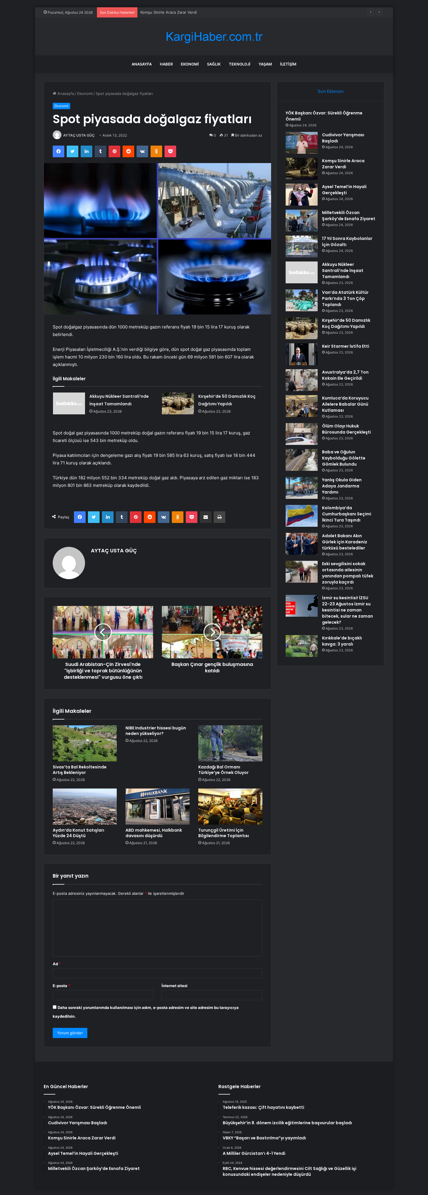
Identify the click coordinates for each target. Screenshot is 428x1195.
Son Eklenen (331, 91)
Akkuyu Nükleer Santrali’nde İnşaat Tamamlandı (342, 270)
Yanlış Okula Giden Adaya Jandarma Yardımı (342, 486)
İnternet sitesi (175, 985)
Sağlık (214, 64)
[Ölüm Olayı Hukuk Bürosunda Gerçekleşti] (302, 434)
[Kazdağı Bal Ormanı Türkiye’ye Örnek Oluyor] (230, 743)
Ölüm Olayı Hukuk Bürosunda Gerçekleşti (346, 429)
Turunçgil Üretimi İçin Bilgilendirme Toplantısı (223, 833)
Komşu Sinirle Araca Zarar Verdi (168, 12)
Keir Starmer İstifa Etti (345, 346)
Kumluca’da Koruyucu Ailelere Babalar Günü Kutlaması (345, 404)
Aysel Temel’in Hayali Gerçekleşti (344, 190)
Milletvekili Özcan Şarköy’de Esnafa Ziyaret (348, 216)
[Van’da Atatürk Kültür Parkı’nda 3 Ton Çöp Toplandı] (302, 300)
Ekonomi (190, 64)
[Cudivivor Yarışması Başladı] (302, 143)
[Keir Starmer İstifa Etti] (302, 354)
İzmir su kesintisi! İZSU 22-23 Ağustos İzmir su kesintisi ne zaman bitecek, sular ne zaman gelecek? (347, 610)
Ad (57, 963)
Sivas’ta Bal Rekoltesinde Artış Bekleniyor (80, 769)
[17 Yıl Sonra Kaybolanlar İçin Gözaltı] (302, 246)
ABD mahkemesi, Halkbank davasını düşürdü (153, 833)
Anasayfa (142, 64)
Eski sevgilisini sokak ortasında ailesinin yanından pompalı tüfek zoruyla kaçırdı (347, 573)
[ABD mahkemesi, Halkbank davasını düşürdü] (157, 807)
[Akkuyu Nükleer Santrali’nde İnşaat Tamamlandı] (69, 403)
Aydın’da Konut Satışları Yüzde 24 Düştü (78, 833)
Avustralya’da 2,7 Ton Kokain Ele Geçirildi (345, 375)
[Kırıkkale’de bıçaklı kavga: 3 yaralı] (302, 646)
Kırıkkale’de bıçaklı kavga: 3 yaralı (342, 641)
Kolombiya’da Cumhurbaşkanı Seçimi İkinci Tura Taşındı (346, 514)
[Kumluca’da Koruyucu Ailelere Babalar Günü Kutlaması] (302, 406)
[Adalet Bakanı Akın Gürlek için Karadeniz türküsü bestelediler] (302, 544)
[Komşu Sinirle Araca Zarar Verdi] (302, 169)
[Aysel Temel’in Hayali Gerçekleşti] (302, 195)
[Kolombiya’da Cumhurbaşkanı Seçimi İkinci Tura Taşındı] (302, 516)
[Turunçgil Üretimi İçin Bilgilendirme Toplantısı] (230, 807)
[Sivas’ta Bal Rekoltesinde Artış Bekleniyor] (85, 743)
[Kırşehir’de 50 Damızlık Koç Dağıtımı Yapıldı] (178, 403)
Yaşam (265, 64)
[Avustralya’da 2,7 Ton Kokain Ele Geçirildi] (302, 380)
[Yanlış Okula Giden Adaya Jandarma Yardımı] (302, 488)
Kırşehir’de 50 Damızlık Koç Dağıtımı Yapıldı (346, 323)
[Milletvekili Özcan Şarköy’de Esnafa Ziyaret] (302, 220)
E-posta (61, 985)
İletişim (288, 64)
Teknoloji (239, 64)
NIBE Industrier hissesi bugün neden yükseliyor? (155, 730)
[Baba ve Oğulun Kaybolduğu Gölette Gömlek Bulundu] (302, 460)
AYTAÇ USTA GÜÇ (79, 135)
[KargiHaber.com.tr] (214, 36)
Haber (166, 64)
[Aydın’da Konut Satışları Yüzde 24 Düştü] (85, 807)
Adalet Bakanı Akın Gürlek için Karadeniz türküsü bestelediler (344, 542)
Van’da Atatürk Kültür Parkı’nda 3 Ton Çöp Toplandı (345, 298)
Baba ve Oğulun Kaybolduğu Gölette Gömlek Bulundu (343, 458)
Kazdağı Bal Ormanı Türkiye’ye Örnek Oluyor (223, 769)
